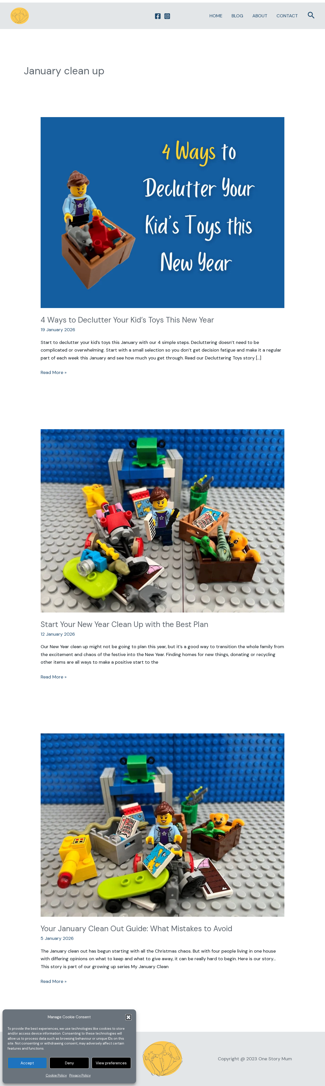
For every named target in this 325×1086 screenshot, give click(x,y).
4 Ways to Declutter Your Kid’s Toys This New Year (127, 320)
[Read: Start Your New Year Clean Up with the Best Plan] (162, 520)
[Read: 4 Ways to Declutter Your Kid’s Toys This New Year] (162, 212)
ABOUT (259, 16)
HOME (215, 16)
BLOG (237, 16)
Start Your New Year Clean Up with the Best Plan (124, 624)
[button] (128, 1017)
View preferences (111, 1063)
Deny (69, 1063)
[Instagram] (167, 16)
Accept (27, 1063)
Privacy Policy (80, 1075)
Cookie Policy (56, 1075)
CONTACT (287, 16)
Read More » (54, 372)
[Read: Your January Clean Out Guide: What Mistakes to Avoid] (162, 825)
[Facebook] (158, 16)
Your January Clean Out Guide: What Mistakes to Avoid (136, 929)
